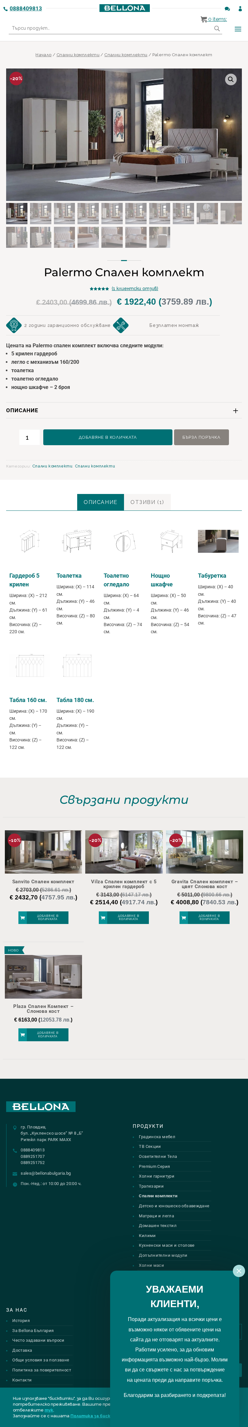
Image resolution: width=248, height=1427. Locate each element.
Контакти (22, 1380)
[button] (231, 79)
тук (49, 1410)
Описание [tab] (101, 502)
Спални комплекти (78, 54)
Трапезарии (151, 1186)
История (21, 1320)
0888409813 (26, 8)
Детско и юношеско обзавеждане (174, 1205)
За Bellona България (33, 1330)
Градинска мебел (157, 1136)
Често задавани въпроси (38, 1340)
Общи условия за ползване (40, 1360)
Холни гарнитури (156, 1176)
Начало (43, 54)
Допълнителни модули (163, 1255)
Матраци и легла (156, 1215)
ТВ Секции (150, 1146)
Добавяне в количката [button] (47, 917)
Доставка (22, 1350)
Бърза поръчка (201, 437)
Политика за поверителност (41, 1370)
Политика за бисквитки (97, 1415)
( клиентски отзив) (135, 288)
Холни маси (151, 1265)
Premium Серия (154, 1166)
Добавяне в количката (108, 437)
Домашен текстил (158, 1225)
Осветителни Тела (158, 1156)
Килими (147, 1235)
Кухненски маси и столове (166, 1245)
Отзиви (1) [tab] (147, 502)
